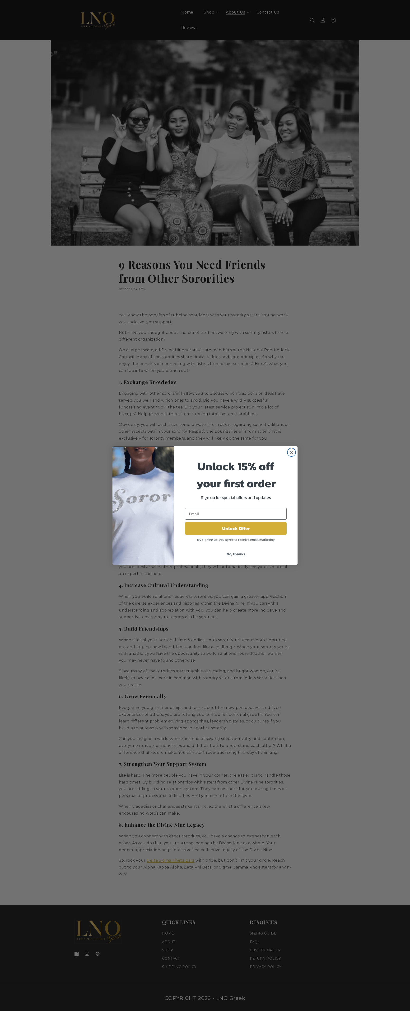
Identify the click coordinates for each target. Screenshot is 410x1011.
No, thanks (236, 554)
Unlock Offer (236, 528)
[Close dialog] (291, 452)
